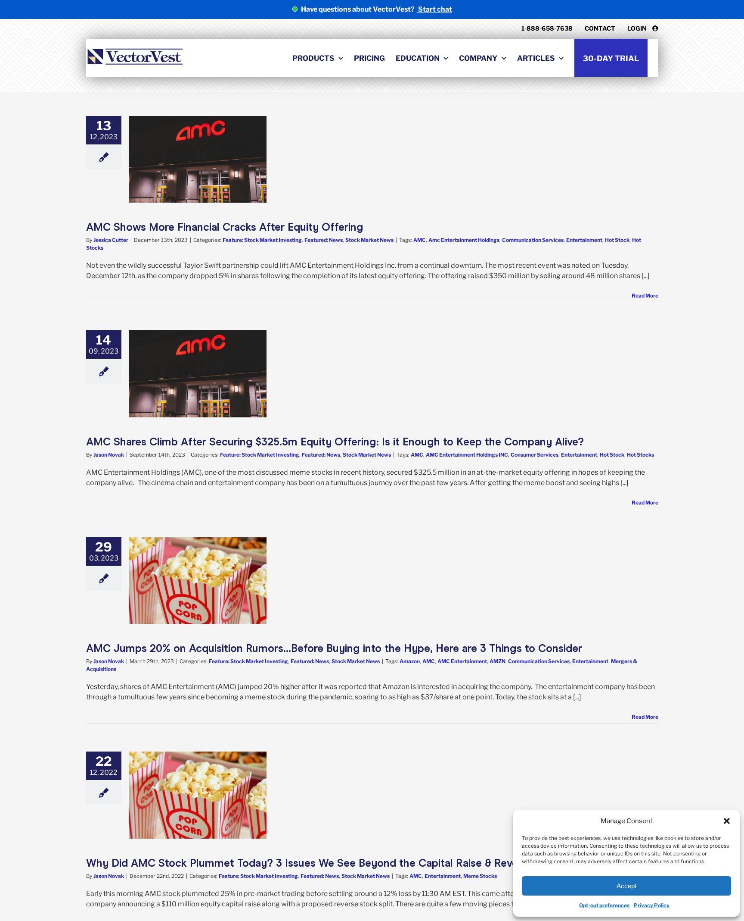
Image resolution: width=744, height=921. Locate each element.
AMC (419, 240)
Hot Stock (617, 240)
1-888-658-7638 (547, 28)
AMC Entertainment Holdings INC (467, 454)
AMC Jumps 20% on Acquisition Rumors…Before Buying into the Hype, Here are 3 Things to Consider (334, 648)
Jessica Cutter (110, 240)
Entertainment (584, 240)
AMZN (497, 661)
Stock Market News (369, 240)
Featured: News (323, 240)
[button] (726, 821)
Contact (600, 28)
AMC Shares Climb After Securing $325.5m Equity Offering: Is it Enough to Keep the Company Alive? (335, 441)
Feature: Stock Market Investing (262, 240)
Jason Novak (108, 454)
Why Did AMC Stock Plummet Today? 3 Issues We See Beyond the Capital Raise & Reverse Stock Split (337, 863)
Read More (645, 295)
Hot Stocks (640, 454)
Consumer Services (534, 454)
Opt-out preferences (604, 905)
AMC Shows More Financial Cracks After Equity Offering (224, 227)
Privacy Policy (652, 905)
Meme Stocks (480, 876)
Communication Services (533, 240)
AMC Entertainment (462, 661)
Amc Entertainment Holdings (463, 240)
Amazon (410, 661)
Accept (626, 886)
